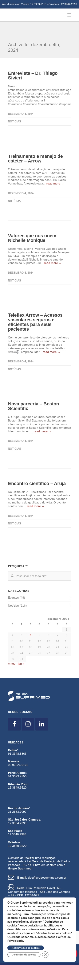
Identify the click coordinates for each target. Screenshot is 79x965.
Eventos (13, 582)
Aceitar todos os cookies (26, 948)
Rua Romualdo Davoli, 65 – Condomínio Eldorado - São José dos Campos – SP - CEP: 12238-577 (39, 876)
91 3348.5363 (17, 738)
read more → (55, 168)
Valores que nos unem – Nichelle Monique (34, 222)
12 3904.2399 (17, 807)
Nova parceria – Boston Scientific (33, 391)
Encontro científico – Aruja (37, 468)
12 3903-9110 (38, 4)
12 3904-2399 (69, 4)
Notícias (14, 106)
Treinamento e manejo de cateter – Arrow (35, 143)
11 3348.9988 (17, 819)
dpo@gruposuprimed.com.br (41, 862)
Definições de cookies (24, 954)
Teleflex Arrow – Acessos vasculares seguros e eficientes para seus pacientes (35, 306)
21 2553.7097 (17, 796)
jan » (21, 648)
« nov (11, 648)
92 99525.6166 (18, 749)
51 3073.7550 (17, 761)
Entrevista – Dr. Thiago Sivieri (33, 60)
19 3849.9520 (17, 772)
